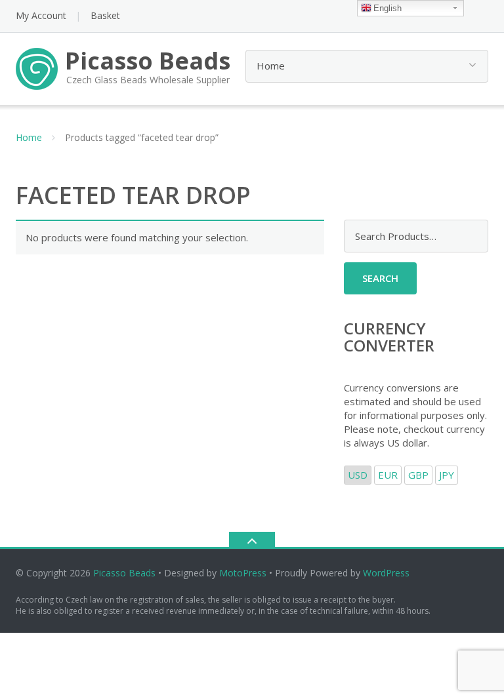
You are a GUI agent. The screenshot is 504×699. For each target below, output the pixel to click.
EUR (388, 474)
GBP (418, 474)
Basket (105, 15)
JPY (446, 474)
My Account (41, 15)
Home (29, 137)
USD (358, 474)
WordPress (386, 573)
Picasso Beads (124, 573)
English (387, 8)
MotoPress (242, 573)
